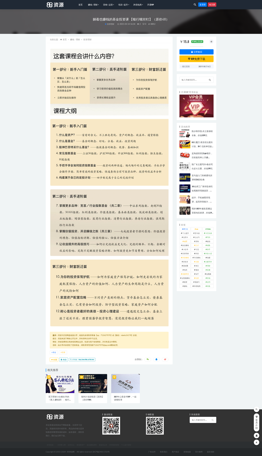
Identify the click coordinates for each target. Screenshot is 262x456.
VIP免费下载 (197, 58)
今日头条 (208, 233)
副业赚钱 (185, 245)
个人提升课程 (126, 445)
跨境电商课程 (114, 445)
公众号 (197, 237)
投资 (63, 352)
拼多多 (185, 262)
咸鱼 (208, 245)
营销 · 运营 (108, 4)
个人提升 (185, 233)
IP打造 (185, 229)
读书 (208, 282)
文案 (197, 262)
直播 (208, 270)
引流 (197, 249)
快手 (208, 249)
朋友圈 (185, 266)
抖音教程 (185, 258)
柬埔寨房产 (81, 445)
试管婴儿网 (61, 445)
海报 (64, 359)
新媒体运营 (103, 445)
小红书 (185, 249)
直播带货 (185, 274)
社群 (197, 278)
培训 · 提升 (123, 4)
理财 (208, 266)
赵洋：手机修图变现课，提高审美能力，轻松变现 (202, 201)
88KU (152, 24)
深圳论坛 (71, 445)
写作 (208, 237)
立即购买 (197, 51)
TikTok (209, 229)
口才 (197, 245)
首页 (80, 4)
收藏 (55, 359)
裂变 (185, 282)
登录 (203, 4)
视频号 (197, 282)
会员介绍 (256, 424)
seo (197, 229)
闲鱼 (208, 286)
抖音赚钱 (197, 258)
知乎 (197, 274)
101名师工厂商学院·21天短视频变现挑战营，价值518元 (202, 190)
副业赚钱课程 (92, 445)
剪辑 (197, 241)
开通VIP (150, 4)
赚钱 (185, 286)
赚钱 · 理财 (93, 4)
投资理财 (110, 24)
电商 (185, 270)
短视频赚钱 (185, 278)
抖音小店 (208, 253)
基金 (54, 352)
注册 (213, 4)
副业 (208, 241)
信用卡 (185, 237)
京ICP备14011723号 (101, 452)
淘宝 (197, 266)
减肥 (185, 241)
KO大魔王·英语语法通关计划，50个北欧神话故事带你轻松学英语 (202, 146)
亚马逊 (197, 233)
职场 (208, 278)
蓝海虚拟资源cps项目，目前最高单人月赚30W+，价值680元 (202, 157)
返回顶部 (210, 452)
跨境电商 (137, 4)
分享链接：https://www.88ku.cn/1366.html (83, 359)
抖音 (197, 253)
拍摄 (208, 258)
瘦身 (197, 270)
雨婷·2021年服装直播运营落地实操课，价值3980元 (202, 212)
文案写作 (208, 262)
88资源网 (71, 452)
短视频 (208, 274)
